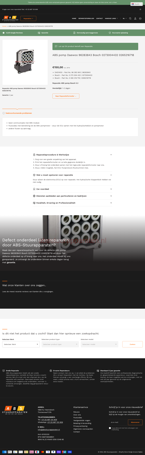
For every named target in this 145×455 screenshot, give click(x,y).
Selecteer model (87, 339)
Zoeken (132, 344)
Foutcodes (77, 418)
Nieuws (76, 412)
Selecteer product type (51, 339)
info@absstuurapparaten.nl (49, 430)
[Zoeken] (130, 18)
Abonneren (135, 422)
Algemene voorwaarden (83, 429)
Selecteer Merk (8, 339)
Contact (99, 18)
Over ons (77, 415)
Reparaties (27, 18)
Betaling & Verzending (82, 423)
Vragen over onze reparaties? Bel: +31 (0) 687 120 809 (20, 9)
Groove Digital (137, 452)
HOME (74, 18)
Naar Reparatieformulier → (65, 96)
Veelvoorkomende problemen (19, 113)
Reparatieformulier (86, 18)
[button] (136, 4)
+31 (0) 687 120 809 (49, 420)
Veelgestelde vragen (81, 420)
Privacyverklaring (80, 426)
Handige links (110, 18)
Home (4, 26)
